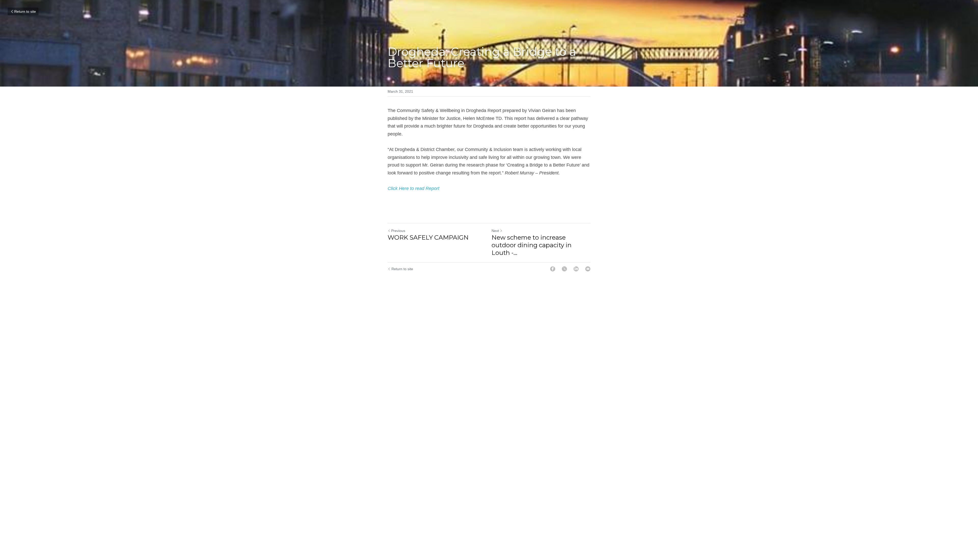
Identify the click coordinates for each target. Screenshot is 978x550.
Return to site (25, 11)
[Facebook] (552, 268)
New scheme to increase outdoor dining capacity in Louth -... (532, 245)
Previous (398, 231)
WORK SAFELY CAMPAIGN (428, 237)
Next (495, 231)
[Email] (587, 268)
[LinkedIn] (576, 268)
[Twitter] (564, 268)
